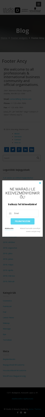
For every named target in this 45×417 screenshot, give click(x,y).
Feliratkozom (22, 221)
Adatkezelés (9, 228)
